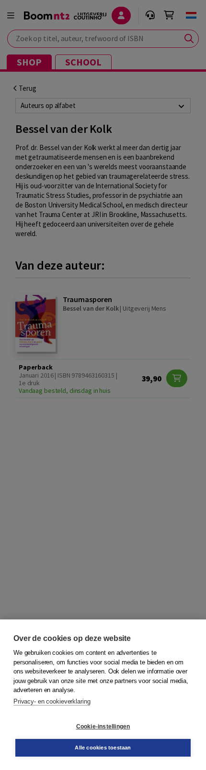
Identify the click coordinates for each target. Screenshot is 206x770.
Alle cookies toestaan (103, 747)
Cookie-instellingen (103, 726)
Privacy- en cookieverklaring (51, 701)
